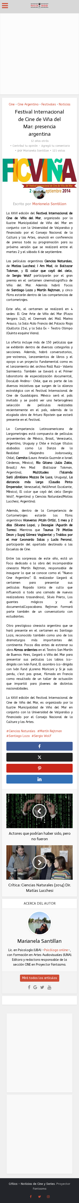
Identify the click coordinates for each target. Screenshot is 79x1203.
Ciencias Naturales (22, 731)
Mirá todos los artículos (39, 978)
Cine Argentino (28, 104)
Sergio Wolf (42, 736)
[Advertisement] (39, 52)
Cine (12, 104)
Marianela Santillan (36, 150)
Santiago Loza (19, 736)
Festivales (48, 104)
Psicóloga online (56, 950)
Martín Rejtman (51, 731)
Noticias (64, 104)
